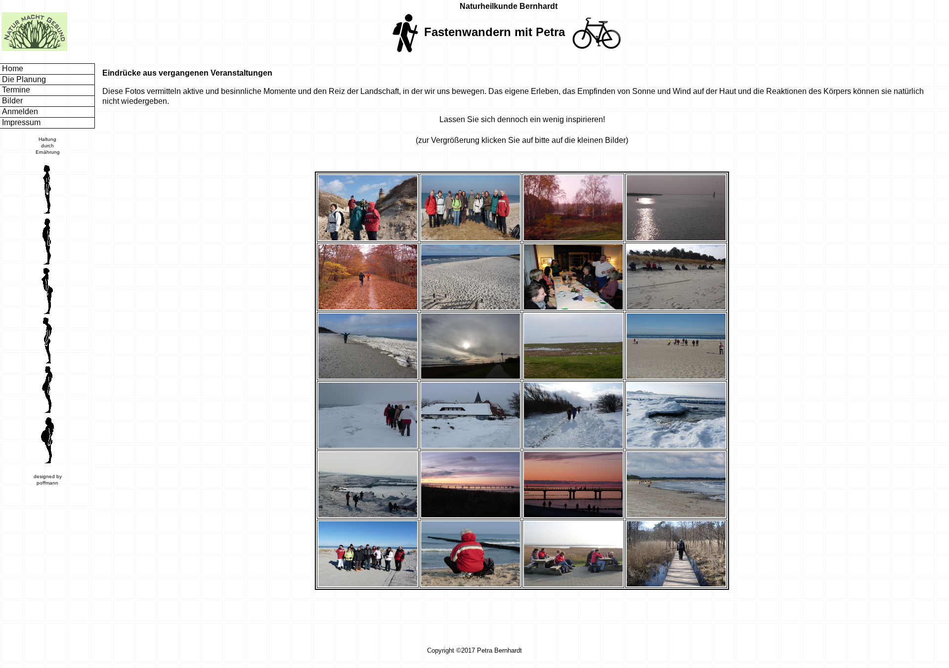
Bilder (11, 100)
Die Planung (23, 79)
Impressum (20, 122)
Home (11, 68)
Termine (15, 90)
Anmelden (19, 111)
